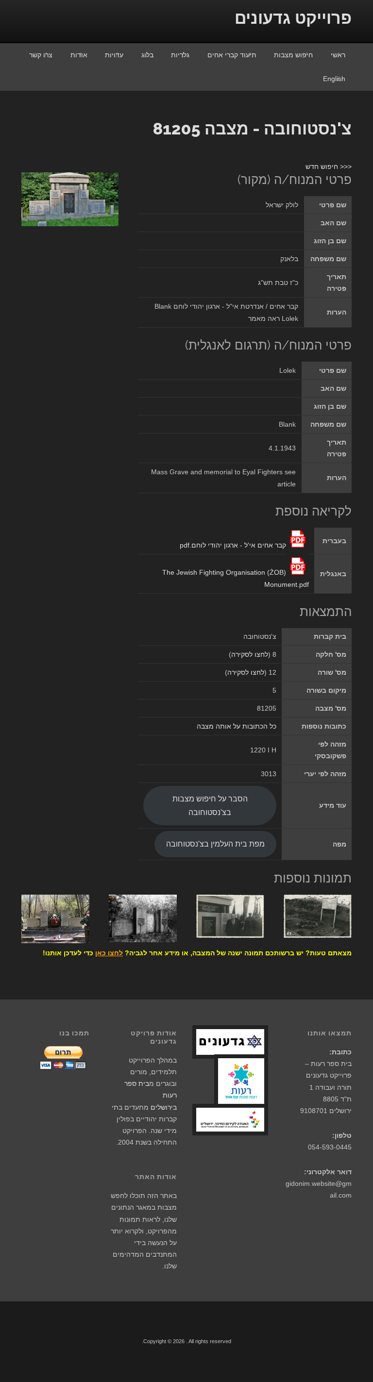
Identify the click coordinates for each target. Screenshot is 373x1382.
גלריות (180, 55)
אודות (78, 55)
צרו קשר (40, 55)
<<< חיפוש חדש (328, 166)
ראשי (338, 55)
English (334, 79)
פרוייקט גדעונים (293, 18)
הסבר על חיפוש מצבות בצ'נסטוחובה (210, 805)
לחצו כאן (109, 953)
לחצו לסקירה (249, 654)
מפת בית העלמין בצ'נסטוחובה (215, 843)
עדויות (114, 55)
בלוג (147, 55)
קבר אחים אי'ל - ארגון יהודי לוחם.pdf (233, 545)
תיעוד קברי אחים (231, 55)
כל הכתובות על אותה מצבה (236, 726)
